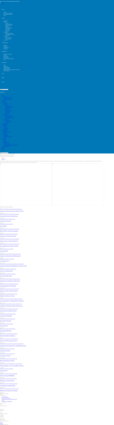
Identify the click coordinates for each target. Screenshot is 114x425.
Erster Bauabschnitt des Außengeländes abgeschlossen (12, 300)
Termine (5, 96)
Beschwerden (5, 129)
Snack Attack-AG (4, 325)
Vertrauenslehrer (7, 111)
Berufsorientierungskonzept (7, 131)
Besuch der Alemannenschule (6, 270)
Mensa (4, 140)
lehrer (2, 157)
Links (4, 137)
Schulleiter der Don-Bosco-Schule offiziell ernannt (11, 305)
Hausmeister (7, 113)
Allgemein (3, 159)
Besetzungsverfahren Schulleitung (7, 335)
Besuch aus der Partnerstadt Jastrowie (8, 340)
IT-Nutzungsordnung (6, 142)
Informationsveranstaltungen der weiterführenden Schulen (13, 345)
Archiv (4, 100)
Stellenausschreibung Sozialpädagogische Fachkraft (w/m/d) (13, 265)
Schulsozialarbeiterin (8, 107)
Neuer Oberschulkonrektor (6, 275)
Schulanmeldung (6, 128)
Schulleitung (5, 102)
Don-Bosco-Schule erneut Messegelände (8, 290)
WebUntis (3, 148)
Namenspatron (7, 118)
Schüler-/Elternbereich (5, 124)
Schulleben (3, 101)
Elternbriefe (5, 125)
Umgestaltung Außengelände (8, 99)
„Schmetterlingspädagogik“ (6, 315)
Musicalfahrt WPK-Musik (5, 330)
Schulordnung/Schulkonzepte (9, 117)
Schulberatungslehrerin (8, 106)
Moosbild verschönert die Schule (7, 295)
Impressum (1, 422)
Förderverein (5, 123)
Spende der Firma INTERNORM (7, 375)
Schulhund (6, 108)
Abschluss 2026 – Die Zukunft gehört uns (7, 401)
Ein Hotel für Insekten (5, 350)
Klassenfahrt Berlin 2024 (5, 320)
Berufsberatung (6, 134)
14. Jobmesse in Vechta (5, 355)
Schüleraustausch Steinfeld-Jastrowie (8, 310)
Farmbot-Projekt (3, 370)
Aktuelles (3, 95)
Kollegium (6, 105)
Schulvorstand (7, 112)
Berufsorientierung (4, 130)
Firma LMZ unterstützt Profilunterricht (9, 216)
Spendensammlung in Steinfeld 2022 (8, 285)
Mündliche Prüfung (6, 146)
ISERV (3, 147)
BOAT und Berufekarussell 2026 (7, 360)
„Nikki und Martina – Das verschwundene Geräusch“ (12, 365)
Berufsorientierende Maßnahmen (8, 136)
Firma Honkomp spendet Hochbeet (7, 385)
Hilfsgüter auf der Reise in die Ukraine (9, 390)
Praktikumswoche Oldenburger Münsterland (10, 280)
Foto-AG (3, 400)
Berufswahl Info (6, 135)
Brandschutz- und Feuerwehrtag (7, 380)
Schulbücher (5, 141)
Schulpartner (5, 119)
